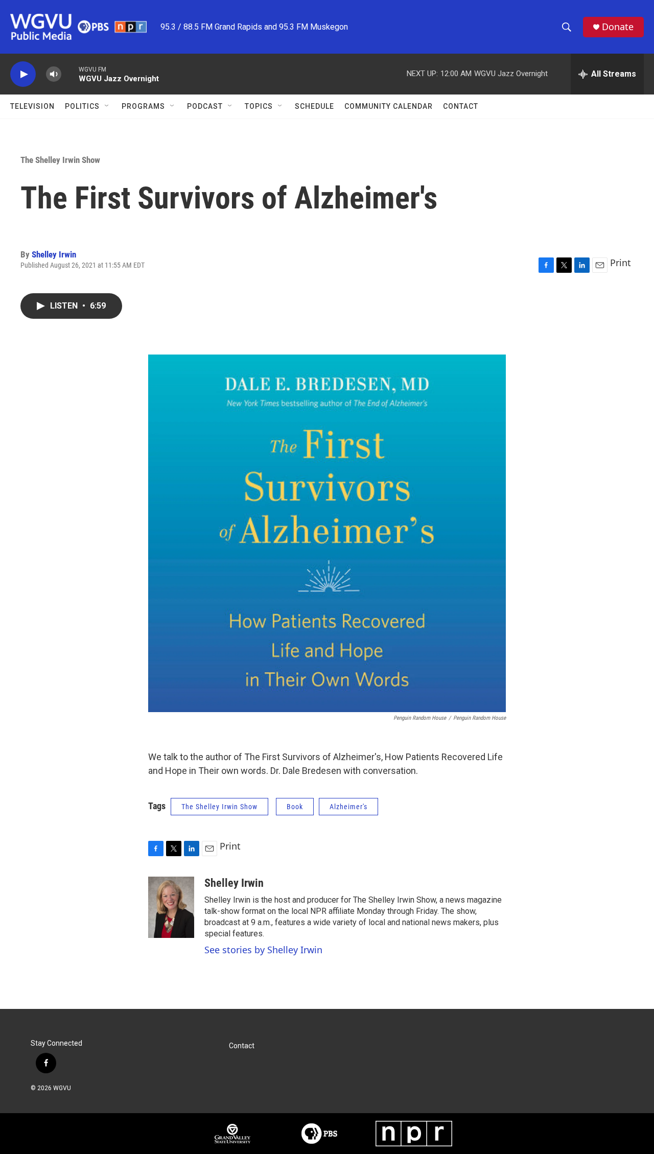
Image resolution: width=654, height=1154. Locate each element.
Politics (82, 106)
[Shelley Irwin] (171, 907)
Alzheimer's (348, 807)
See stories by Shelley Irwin (263, 950)
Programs (143, 106)
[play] (23, 74)
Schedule (314, 106)
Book (295, 807)
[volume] (53, 74)
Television (32, 106)
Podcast (205, 106)
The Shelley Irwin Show (60, 160)
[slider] (70, 73)
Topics (259, 106)
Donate (618, 26)
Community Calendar (388, 106)
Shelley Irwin (54, 254)
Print (620, 262)
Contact (460, 106)
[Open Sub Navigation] (107, 106)
